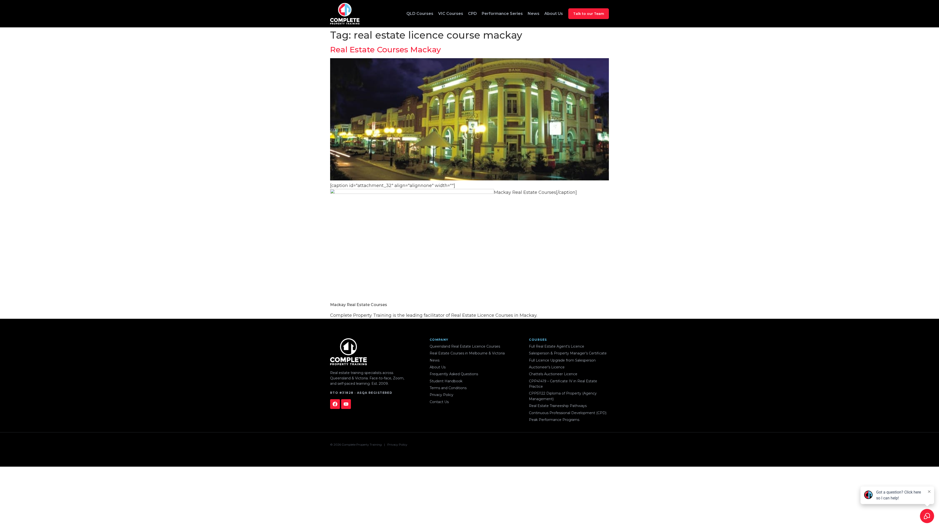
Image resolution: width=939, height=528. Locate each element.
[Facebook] (335, 404)
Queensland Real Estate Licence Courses (465, 346)
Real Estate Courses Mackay (385, 49)
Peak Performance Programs (554, 420)
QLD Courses (419, 13)
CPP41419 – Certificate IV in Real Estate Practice (563, 384)
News (533, 13)
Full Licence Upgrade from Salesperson (562, 360)
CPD (472, 13)
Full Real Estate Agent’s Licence (556, 346)
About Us (553, 13)
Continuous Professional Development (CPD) (567, 413)
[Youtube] (346, 404)
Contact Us (439, 402)
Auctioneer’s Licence (547, 367)
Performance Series (502, 13)
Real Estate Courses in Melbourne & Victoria (467, 353)
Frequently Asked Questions (454, 374)
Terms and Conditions (448, 388)
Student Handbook (446, 381)
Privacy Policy (441, 395)
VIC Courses (450, 13)
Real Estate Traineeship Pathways (558, 406)
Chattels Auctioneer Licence (553, 374)
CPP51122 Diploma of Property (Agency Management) (563, 396)
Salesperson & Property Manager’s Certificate (568, 353)
